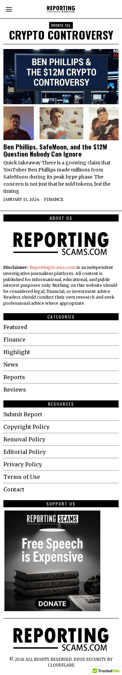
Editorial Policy (24, 451)
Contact (13, 489)
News (10, 364)
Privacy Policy (22, 464)
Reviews (14, 389)
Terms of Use (21, 476)
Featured (15, 327)
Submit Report (22, 414)
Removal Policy (24, 439)
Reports (14, 377)
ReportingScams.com (52, 267)
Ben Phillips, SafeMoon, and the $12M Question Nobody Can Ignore (55, 150)
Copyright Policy (26, 426)
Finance (53, 199)
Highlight (16, 352)
